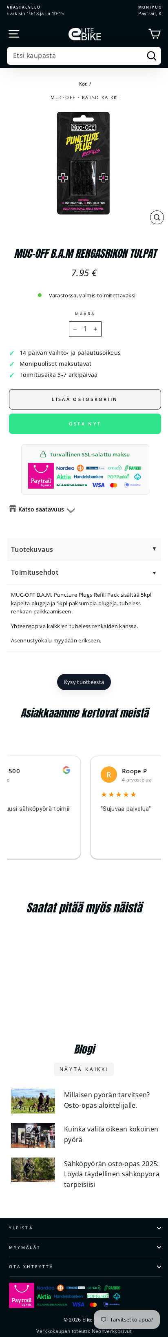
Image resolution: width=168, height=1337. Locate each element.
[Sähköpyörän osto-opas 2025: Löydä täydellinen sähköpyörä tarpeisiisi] (33, 1170)
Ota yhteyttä (31, 1266)
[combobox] (84, 56)
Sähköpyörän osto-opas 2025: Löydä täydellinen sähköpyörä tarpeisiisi (111, 1174)
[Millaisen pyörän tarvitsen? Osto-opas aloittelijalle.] (33, 1101)
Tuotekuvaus (32, 549)
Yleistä (21, 1228)
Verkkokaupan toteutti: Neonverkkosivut (83, 1331)
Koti (83, 83)
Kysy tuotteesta (84, 682)
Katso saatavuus (41, 509)
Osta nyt (85, 424)
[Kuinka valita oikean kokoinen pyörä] (33, 1135)
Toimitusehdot (34, 572)
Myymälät (25, 1247)
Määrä (85, 314)
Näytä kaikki (84, 1069)
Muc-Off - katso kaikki (85, 97)
